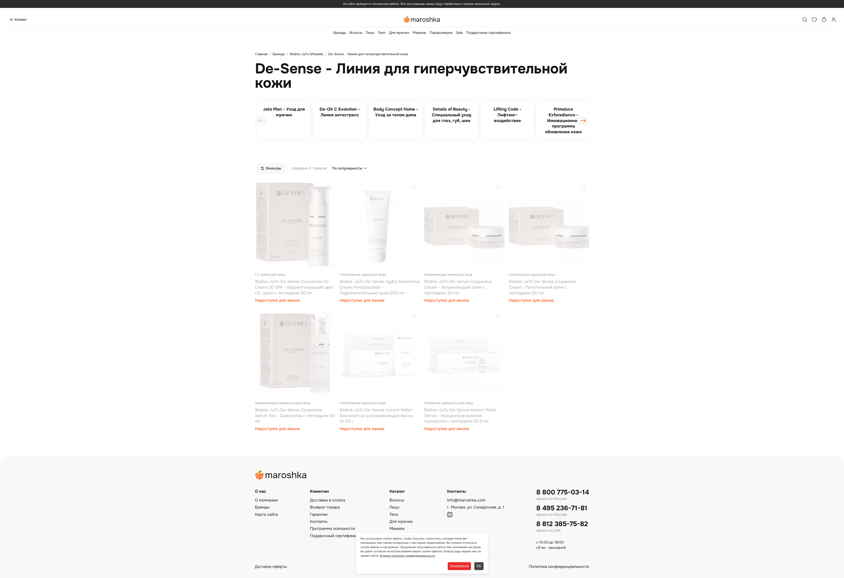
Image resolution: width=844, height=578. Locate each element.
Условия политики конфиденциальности (407, 556)
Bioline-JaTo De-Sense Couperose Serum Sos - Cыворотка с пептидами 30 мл (295, 415)
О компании (266, 500)
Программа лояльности (332, 528)
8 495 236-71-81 (561, 508)
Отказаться (459, 566)
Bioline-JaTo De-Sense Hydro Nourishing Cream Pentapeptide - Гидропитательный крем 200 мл (380, 287)
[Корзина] (824, 19)
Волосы (355, 32)
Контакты (318, 521)
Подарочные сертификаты (488, 32)
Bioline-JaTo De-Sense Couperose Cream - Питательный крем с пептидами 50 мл (542, 287)
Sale (459, 32)
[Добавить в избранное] (329, 188)
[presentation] (261, 121)
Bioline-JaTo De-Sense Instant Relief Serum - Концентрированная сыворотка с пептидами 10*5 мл (460, 415)
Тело (382, 32)
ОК (479, 566)
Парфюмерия (441, 32)
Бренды (339, 32)
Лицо (370, 32)
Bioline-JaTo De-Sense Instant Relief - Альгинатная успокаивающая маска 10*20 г (377, 415)
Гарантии (318, 514)
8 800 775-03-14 (562, 492)
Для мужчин (399, 32)
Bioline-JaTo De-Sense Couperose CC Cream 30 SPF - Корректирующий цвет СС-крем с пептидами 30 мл (294, 287)
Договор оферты (271, 566)
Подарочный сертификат (333, 535)
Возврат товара (325, 507)
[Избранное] (814, 19)
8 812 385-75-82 (562, 524)
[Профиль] (833, 19)
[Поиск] (804, 19)
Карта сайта (266, 514)
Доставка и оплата (327, 500)
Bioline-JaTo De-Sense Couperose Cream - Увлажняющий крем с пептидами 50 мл (457, 287)
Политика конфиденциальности (559, 566)
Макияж (419, 32)
